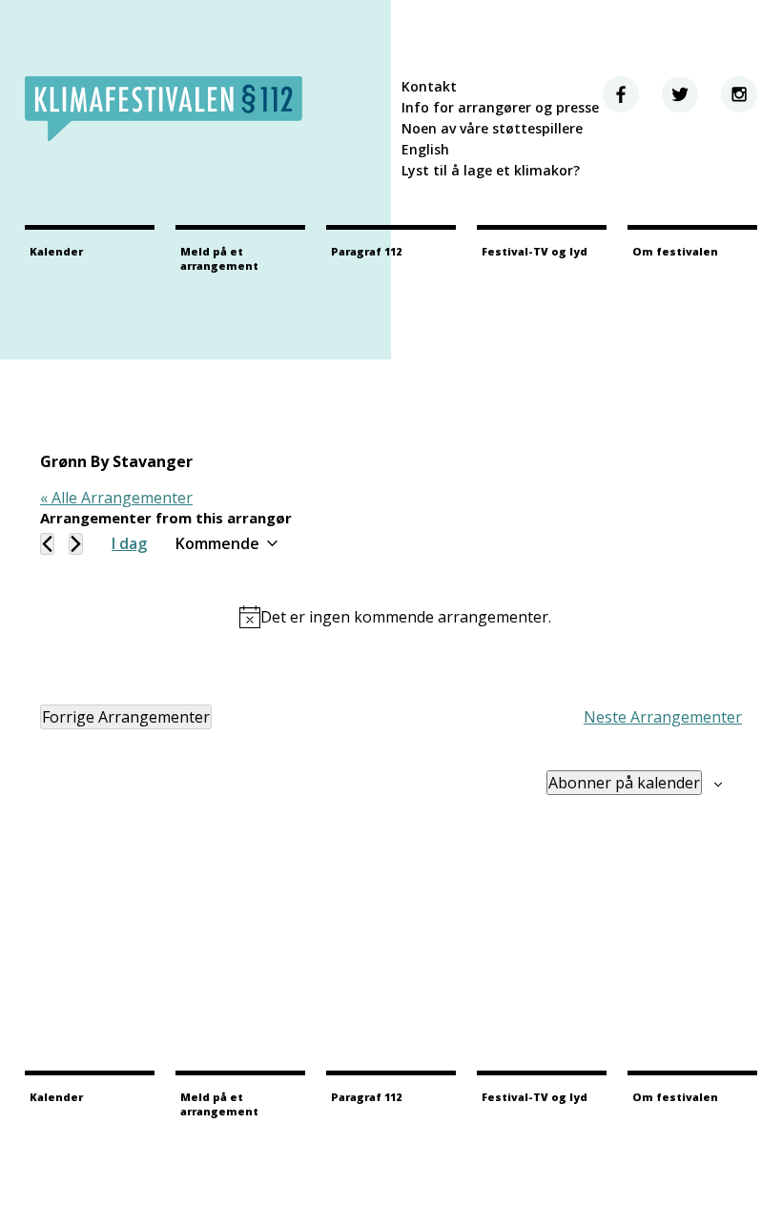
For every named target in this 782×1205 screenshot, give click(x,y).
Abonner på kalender (624, 782)
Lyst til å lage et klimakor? (490, 170)
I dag (129, 543)
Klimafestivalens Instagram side (739, 94)
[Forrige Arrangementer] (47, 544)
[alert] (395, 616)
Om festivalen (675, 251)
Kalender (56, 251)
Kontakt (429, 86)
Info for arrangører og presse (500, 107)
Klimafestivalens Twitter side (680, 94)
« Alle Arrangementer (116, 497)
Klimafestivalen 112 (163, 108)
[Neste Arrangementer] (76, 544)
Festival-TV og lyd (534, 251)
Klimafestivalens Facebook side (621, 94)
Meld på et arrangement (219, 258)
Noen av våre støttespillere (492, 128)
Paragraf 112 (366, 251)
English (425, 149)
